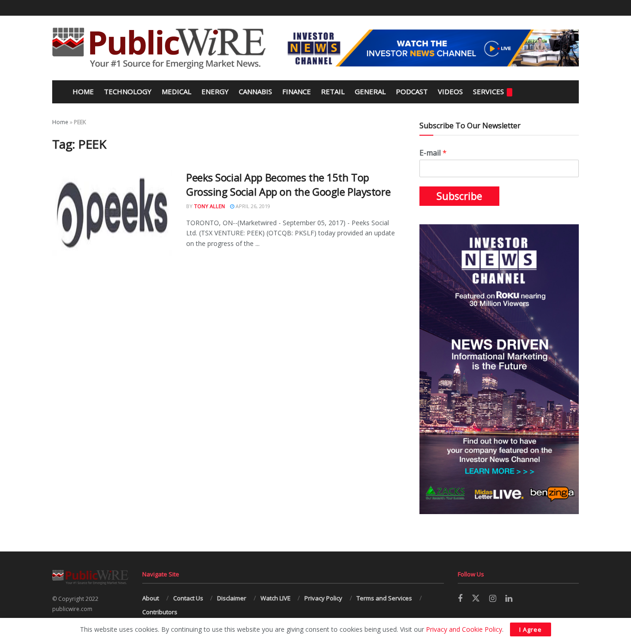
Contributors (159, 612)
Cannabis (255, 91)
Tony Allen (209, 206)
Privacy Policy (323, 598)
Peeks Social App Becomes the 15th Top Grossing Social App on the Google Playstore (288, 184)
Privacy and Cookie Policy (464, 629)
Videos (450, 91)
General (370, 91)
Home (82, 91)
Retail (333, 91)
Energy (215, 91)
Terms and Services (384, 598)
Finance (296, 91)
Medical (176, 91)
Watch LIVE (276, 598)
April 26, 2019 (252, 206)
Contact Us (188, 598)
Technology (128, 91)
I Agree (530, 629)
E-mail (433, 153)
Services (488, 91)
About (150, 598)
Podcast (412, 91)
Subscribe (459, 196)
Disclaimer (231, 598)
